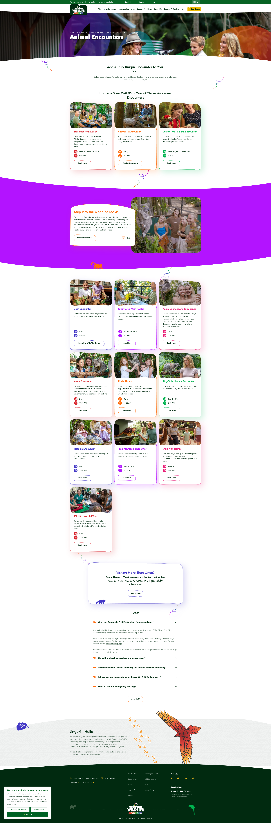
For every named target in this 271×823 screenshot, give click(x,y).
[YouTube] (186, 778)
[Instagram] (178, 778)
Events (141, 2)
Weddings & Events (151, 774)
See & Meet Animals (113, 32)
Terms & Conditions (146, 818)
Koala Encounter (83, 381)
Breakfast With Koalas (85, 132)
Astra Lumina (111, 9)
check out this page (114, 644)
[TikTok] (193, 779)
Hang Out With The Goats (89, 343)
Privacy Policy (132, 818)
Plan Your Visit (82, 32)
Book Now (82, 163)
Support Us (131, 790)
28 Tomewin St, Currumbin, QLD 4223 (86, 778)
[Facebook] (171, 779)
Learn (130, 784)
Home (72, 32)
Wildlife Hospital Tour (85, 516)
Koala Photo (125, 381)
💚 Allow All (28, 814)
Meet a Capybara (130, 163)
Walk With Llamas (172, 449)
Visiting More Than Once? (135, 573)
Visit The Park (132, 774)
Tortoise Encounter (84, 449)
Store (154, 2)
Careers (130, 795)
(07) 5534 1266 (109, 778)
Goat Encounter (82, 309)
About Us (148, 790)
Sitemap (121, 818)
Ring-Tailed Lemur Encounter (178, 381)
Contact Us (158, 9)
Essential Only (39, 810)
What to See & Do (96, 32)
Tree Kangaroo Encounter (132, 449)
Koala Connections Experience (179, 309)
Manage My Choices (18, 810)
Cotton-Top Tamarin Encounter (180, 132)
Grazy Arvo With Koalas (131, 309)
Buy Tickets (195, 9)
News (149, 9)
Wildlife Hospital (150, 779)
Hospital (128, 2)
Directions (73, 782)
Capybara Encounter (129, 132)
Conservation (132, 779)
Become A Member (171, 9)
